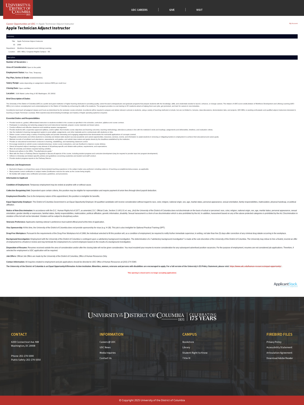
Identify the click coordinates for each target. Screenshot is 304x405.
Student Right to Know (195, 353)
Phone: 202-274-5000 (22, 356)
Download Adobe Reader (279, 358)
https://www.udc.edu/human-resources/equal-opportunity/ (255, 266)
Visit (199, 9)
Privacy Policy (273, 342)
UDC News (105, 347)
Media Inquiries (108, 353)
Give (172, 9)
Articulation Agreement (279, 353)
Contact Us (106, 358)
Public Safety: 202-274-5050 (26, 360)
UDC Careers (139, 9)
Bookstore (188, 342)
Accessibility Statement (279, 347)
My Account (293, 23)
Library (186, 347)
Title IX (186, 358)
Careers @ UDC (108, 342)
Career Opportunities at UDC (20, 24)
